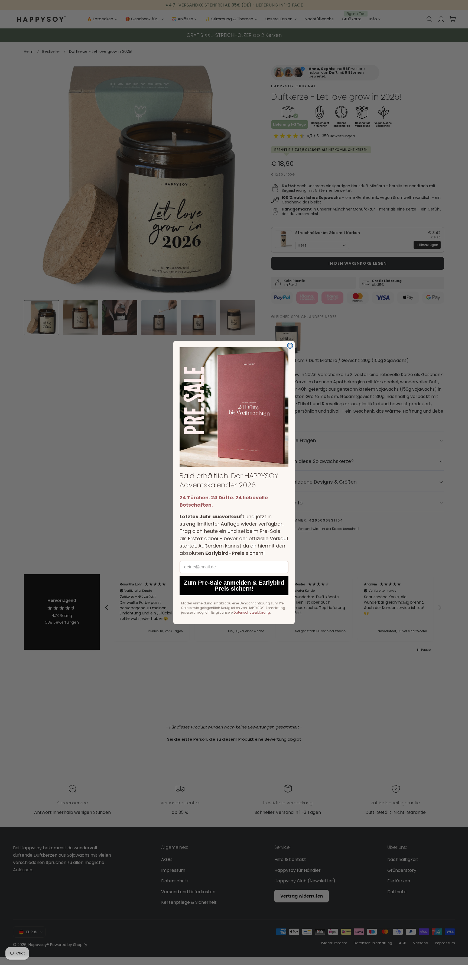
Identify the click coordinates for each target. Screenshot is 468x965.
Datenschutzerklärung (251, 612)
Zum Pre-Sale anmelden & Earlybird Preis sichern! (234, 585)
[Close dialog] (290, 345)
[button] (234, 407)
